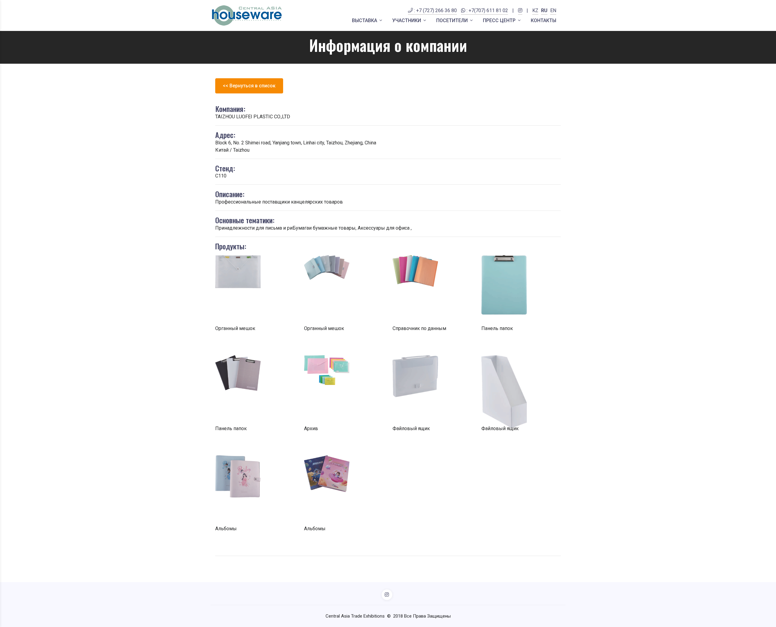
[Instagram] (520, 14)
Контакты (543, 20)
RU (544, 10)
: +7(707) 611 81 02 (486, 10)
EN (553, 10)
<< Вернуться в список (249, 86)
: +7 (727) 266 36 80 (435, 10)
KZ (535, 10)
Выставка (365, 20)
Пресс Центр (500, 20)
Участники (407, 20)
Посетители (452, 20)
